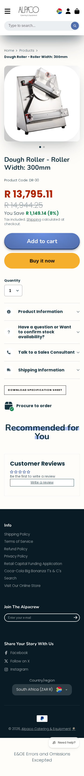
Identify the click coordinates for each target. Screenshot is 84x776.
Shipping (34, 219)
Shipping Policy (17, 534)
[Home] (29, 11)
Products (26, 50)
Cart (77, 11)
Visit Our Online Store (22, 585)
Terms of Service (18, 541)
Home (9, 50)
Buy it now (42, 260)
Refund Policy (15, 548)
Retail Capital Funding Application (33, 563)
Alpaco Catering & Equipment (46, 728)
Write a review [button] (42, 482)
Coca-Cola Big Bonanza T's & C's (32, 570)
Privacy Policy (16, 556)
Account (68, 11)
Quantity (12, 280)
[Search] (75, 26)
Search (10, 578)
